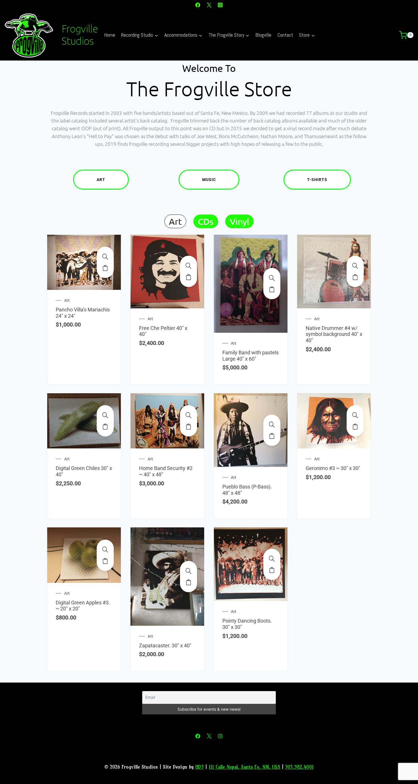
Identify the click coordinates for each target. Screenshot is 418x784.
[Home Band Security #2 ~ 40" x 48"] (188, 415)
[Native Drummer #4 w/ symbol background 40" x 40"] (355, 265)
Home (109, 35)
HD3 (199, 767)
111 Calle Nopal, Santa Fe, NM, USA (244, 767)
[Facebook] (198, 5)
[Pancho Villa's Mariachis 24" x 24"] (105, 256)
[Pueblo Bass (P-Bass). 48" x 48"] (272, 424)
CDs (206, 221)
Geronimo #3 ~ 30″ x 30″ (333, 468)
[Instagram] (220, 5)
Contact (285, 35)
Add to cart (105, 268)
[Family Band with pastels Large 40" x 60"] (272, 278)
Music (209, 179)
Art (101, 179)
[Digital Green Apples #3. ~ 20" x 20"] (105, 549)
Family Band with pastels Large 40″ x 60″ (250, 356)
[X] (209, 5)
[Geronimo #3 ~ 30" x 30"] (355, 415)
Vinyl (239, 221)
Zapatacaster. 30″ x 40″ (165, 645)
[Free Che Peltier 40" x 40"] (188, 265)
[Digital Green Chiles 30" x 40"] (105, 415)
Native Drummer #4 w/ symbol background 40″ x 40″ (334, 334)
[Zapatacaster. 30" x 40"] (188, 571)
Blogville (263, 35)
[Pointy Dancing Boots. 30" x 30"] (272, 558)
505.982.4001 (299, 767)
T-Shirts (317, 179)
